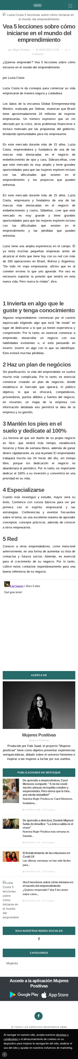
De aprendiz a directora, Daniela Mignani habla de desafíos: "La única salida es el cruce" (48, 824)
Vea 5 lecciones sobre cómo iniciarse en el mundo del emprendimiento (39, 33)
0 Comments (50, 810)
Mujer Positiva (21, 49)
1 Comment (49, 901)
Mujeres (12, 963)
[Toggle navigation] (70, 6)
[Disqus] (39, 625)
